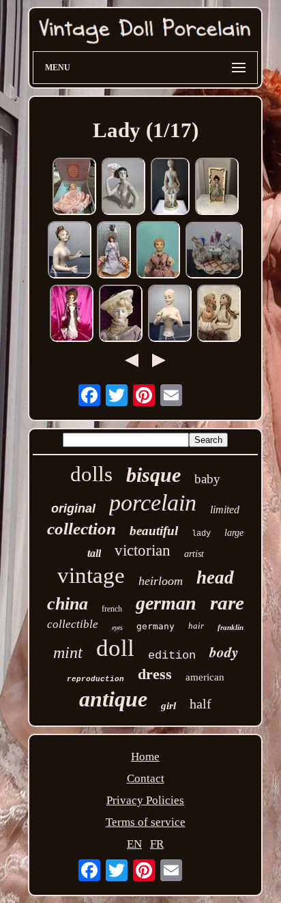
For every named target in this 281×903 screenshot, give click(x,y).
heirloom (160, 581)
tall (94, 553)
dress (155, 674)
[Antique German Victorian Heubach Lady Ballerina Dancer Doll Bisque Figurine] (170, 188)
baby (207, 479)
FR (157, 843)
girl (168, 705)
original (73, 508)
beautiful (154, 531)
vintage (91, 575)
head (215, 577)
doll (115, 648)
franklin (230, 627)
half (200, 703)
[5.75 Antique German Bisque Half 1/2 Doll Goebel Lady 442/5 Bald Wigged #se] (170, 315)
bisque (153, 474)
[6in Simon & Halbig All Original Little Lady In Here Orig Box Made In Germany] (217, 188)
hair (196, 625)
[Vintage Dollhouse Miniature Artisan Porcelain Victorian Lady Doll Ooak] (158, 251)
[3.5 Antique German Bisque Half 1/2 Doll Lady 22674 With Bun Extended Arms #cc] (69, 251)
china (67, 604)
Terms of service (146, 822)
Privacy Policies (145, 800)
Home (145, 756)
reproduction (95, 679)
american (205, 677)
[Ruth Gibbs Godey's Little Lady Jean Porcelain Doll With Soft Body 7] (74, 188)
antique (113, 699)
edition (172, 655)
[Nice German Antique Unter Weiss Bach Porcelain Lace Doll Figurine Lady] (214, 251)
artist (194, 554)
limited (224, 509)
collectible (72, 624)
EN (134, 843)
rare (227, 603)
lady (201, 534)
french (112, 609)
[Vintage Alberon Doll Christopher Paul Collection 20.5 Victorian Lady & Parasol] (71, 315)
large (233, 533)
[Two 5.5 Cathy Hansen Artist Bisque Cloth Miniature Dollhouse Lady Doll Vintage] (219, 315)
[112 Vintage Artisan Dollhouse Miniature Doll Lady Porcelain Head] (113, 251)
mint (68, 652)
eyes (117, 627)
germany (155, 626)
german (166, 603)
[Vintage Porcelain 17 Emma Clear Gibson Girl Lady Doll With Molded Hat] (121, 315)
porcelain (152, 502)
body (223, 652)
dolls (91, 474)
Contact (145, 778)
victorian (143, 550)
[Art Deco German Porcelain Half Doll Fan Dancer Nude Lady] (123, 188)
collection (81, 528)
